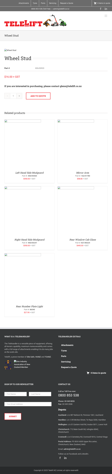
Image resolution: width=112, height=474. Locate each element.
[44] (56, 50)
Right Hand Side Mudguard (29, 239)
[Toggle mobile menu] (106, 15)
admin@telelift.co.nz (61, 9)
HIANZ (38, 357)
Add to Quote (38, 96)
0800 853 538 (68, 395)
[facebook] (100, 9)
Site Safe (30, 357)
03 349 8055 (69, 401)
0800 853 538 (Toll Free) (40, 9)
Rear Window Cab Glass (82, 239)
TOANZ (48, 357)
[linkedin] (106, 9)
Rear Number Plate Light (29, 306)
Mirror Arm (82, 172)
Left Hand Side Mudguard (29, 172)
